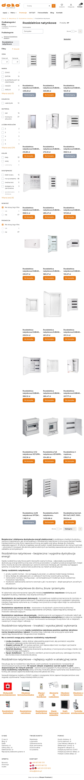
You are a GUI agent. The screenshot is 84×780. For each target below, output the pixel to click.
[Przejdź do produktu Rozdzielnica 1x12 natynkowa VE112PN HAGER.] (32, 427)
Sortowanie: (27, 27)
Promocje (5, 765)
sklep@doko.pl (36, 771)
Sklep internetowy (39, 777)
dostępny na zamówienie (9, 187)
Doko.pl (4, 18)
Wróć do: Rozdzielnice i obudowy (10, 37)
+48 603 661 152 (41, 765)
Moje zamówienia (36, 745)
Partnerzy (5, 745)
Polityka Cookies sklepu (66, 754)
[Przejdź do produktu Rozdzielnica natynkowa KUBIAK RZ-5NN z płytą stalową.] (52, 305)
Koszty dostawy (63, 739)
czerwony (8, 165)
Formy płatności (64, 741)
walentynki (9, 103)
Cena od (5, 58)
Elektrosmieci (7, 750)
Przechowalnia (35, 747)
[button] (53, 6)
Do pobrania (34, 750)
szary (7, 161)
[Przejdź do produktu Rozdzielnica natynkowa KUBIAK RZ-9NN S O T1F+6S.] (73, 366)
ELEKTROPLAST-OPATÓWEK (11, 81)
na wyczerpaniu (10, 179)
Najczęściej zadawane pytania (12, 752)
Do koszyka (49, 95)
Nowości (5, 762)
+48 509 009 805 (44, 768)
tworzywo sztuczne (8, 118)
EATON (7, 76)
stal (6, 113)
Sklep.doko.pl (12, 18)
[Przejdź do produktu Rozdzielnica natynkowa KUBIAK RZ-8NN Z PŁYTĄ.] (52, 366)
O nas (4, 739)
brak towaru (9, 175)
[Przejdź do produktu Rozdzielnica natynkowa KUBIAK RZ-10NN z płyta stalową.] (32, 122)
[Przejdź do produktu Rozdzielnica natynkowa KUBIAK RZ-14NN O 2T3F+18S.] (32, 183)
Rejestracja (33, 739)
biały (6, 157)
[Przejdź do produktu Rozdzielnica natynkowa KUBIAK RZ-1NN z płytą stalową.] (73, 183)
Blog (3, 741)
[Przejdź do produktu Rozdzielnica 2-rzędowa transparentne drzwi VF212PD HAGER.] (73, 427)
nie (6, 215)
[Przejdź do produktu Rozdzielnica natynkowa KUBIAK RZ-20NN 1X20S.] (32, 244)
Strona (69, 31)
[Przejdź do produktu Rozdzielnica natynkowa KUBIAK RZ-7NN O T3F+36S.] (32, 366)
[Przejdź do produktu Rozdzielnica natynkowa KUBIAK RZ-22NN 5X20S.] (52, 61)
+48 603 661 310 (38, 762)
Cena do (15, 58)
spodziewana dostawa (9, 193)
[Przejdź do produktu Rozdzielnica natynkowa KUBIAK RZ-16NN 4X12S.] (52, 183)
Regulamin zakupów (65, 747)
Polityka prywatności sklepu (68, 752)
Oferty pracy (6, 747)
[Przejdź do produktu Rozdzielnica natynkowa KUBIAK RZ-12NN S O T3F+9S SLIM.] (52, 122)
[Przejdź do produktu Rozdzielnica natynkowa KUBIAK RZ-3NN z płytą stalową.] (32, 305)
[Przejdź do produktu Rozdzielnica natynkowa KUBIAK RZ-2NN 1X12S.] (73, 244)
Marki (4, 743)
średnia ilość (9, 182)
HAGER (8, 86)
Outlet (4, 767)
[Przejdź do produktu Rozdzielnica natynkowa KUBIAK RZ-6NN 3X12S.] (73, 305)
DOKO (7, 72)
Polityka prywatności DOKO (68, 750)
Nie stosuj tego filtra (12, 207)
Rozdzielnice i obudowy (26, 18)
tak (6, 211)
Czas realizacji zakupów (66, 743)
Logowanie (34, 741)
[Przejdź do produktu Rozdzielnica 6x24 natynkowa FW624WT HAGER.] (52, 488)
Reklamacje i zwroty (65, 745)
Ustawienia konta (36, 743)
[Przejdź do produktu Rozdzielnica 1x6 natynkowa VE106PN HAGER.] (52, 427)
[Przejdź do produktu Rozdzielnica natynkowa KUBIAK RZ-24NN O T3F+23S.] (52, 244)
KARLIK (8, 90)
